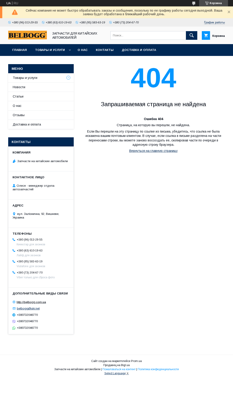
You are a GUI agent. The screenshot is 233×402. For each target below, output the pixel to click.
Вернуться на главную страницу (153, 151)
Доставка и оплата (139, 50)
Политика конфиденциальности (158, 369)
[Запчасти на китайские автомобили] (27, 38)
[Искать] (191, 35)
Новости (19, 87)
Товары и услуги (50, 50)
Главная (19, 50)
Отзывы (19, 115)
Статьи (18, 96)
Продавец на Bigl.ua (116, 365)
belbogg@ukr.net (28, 308)
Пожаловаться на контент (119, 369)
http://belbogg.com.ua (31, 302)
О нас (83, 50)
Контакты (105, 50)
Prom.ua (136, 361)
